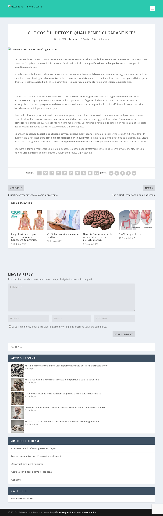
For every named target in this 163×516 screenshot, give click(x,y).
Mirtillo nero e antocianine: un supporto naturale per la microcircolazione (66, 365)
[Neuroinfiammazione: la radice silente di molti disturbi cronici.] (99, 220)
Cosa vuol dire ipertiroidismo (27, 463)
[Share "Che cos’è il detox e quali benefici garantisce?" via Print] (96, 173)
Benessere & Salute (79, 39)
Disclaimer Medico (86, 512)
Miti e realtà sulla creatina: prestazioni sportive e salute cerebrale (62, 379)
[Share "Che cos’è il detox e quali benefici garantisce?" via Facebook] (39, 173)
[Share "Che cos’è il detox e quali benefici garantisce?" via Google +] (52, 173)
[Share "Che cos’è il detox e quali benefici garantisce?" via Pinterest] (64, 173)
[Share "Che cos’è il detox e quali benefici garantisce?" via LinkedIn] (71, 173)
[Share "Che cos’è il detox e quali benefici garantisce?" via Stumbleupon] (84, 173)
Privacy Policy (66, 512)
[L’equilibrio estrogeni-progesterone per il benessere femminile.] (27, 220)
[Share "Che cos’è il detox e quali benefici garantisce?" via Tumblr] (58, 173)
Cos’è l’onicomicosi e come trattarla (63, 236)
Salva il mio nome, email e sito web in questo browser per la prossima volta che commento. (59, 326)
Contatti (16, 479)
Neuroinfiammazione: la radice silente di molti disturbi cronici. (97, 237)
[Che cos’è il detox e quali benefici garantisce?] (81, 49)
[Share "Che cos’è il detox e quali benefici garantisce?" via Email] (90, 173)
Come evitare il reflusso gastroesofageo (33, 448)
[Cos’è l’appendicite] (135, 220)
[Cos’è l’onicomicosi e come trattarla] (63, 220)
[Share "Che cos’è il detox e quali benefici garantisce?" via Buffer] (77, 173)
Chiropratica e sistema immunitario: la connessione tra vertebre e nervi (65, 407)
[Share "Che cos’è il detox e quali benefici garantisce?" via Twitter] (45, 173)
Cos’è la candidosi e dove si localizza (31, 471)
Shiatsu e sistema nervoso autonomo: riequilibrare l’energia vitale (62, 421)
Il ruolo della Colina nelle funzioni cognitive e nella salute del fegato (63, 393)
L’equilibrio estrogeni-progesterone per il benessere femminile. (24, 237)
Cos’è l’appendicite (130, 234)
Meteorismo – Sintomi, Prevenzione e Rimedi (36, 456)
